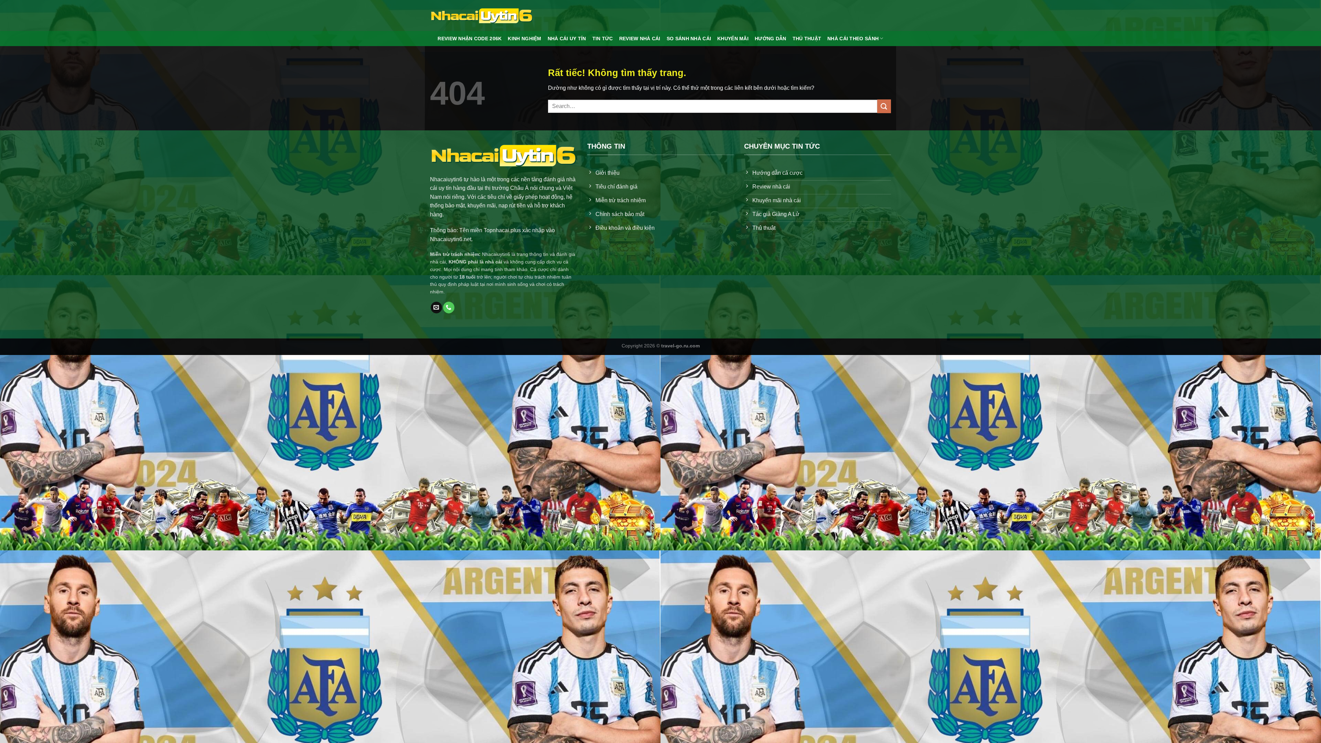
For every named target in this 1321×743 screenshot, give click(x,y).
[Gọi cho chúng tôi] (448, 307)
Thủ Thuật (807, 38)
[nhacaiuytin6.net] (481, 15)
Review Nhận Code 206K (470, 38)
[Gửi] (884, 106)
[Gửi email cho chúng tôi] (436, 307)
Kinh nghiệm (524, 38)
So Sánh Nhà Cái (689, 38)
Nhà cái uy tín (567, 38)
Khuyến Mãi (733, 38)
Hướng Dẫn (770, 38)
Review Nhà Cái (639, 38)
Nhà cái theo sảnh (853, 38)
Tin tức (602, 38)
